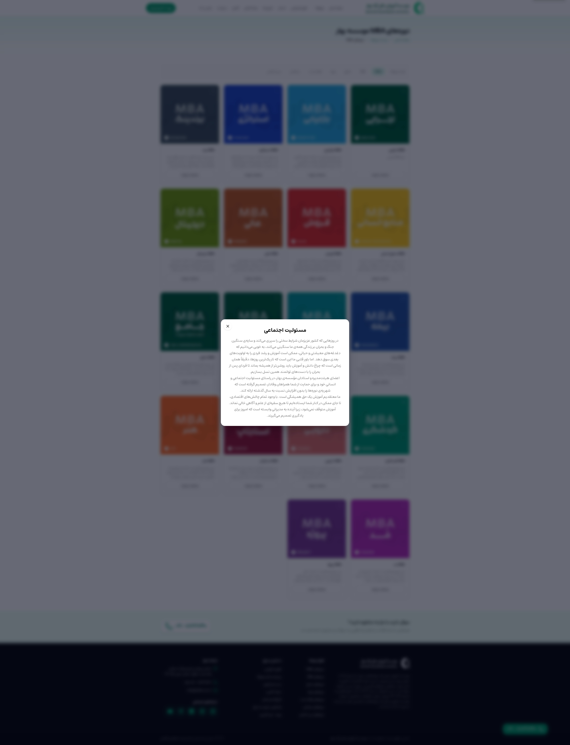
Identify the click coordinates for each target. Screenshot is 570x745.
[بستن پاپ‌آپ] (228, 326)
